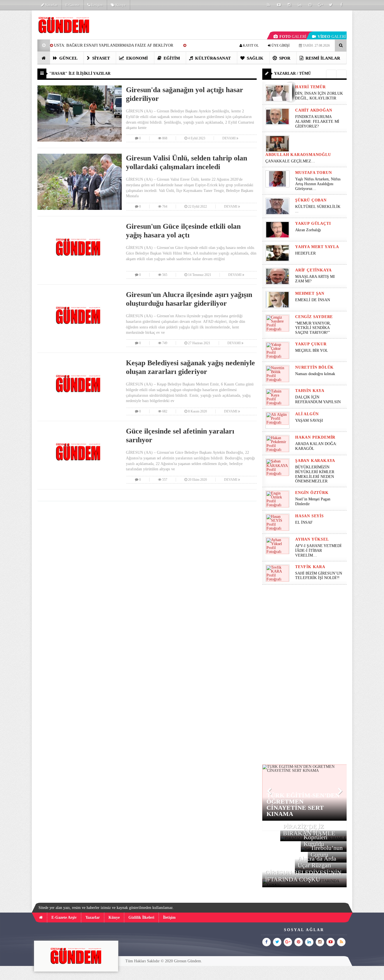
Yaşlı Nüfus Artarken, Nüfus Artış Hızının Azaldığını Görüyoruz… (317, 184)
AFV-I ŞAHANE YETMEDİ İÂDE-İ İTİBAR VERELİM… (318, 550)
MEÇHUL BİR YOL (312, 350)
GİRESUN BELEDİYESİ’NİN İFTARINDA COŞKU (303, 876)
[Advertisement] (304, 674)
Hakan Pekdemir (315, 437)
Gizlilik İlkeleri (141, 917)
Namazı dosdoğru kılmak (315, 374)
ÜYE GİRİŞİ (280, 45)
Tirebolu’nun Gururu (327, 851)
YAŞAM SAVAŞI (309, 420)
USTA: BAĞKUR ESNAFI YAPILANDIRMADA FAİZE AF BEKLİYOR (113, 45)
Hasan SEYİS (309, 516)
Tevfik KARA (310, 567)
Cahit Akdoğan (313, 110)
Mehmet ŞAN (309, 293)
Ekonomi (136, 58)
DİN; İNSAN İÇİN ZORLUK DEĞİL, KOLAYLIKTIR (319, 95)
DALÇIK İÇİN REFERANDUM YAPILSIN (318, 399)
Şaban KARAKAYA (315, 461)
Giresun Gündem (187, 961)
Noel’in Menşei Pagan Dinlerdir (312, 501)
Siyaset (100, 58)
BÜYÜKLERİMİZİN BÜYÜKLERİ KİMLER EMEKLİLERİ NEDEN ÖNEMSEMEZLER (314, 474)
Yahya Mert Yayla (317, 247)
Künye (120, 5)
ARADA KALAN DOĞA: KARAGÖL (316, 446)
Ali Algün (307, 414)
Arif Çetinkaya (313, 270)
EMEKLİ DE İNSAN (312, 300)
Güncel (68, 58)
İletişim (96, 5)
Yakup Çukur (311, 344)
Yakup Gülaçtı (313, 223)
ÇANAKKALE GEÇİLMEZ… (290, 161)
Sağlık (254, 58)
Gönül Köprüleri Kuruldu (315, 837)
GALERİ (292, 37)
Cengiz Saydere (314, 317)
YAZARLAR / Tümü (292, 73)
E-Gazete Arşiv (64, 917)
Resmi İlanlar (322, 58)
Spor (284, 58)
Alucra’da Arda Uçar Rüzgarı (317, 862)
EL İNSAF (304, 522)
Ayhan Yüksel (312, 539)
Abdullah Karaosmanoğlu (298, 155)
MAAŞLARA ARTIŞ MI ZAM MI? (315, 279)
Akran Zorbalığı (308, 230)
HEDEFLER (305, 253)
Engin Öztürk (312, 493)
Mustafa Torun (313, 173)
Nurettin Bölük (314, 367)
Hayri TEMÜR (310, 87)
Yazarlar (50, 5)
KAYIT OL (250, 45)
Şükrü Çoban (311, 200)
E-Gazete (72, 5)
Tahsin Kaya (309, 391)
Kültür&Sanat (212, 58)
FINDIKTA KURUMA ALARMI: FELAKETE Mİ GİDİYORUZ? (317, 121)
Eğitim (171, 58)
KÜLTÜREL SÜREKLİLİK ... (317, 209)
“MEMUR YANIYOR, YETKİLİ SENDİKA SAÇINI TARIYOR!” (313, 328)
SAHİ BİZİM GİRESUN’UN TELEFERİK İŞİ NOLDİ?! (318, 575)
